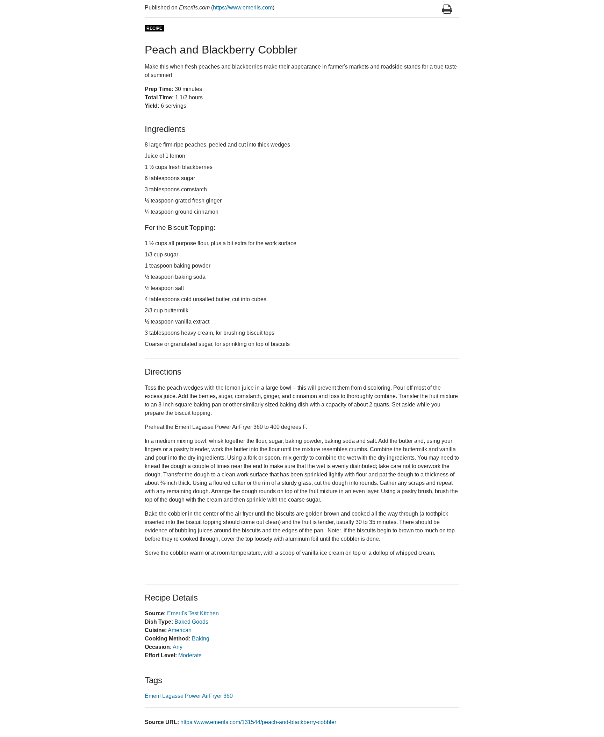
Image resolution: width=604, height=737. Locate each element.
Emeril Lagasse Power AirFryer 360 (189, 696)
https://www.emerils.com (243, 7)
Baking (200, 639)
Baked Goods (191, 622)
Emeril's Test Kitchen (193, 613)
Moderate (190, 655)
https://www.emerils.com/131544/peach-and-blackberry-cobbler (258, 722)
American (180, 630)
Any (177, 647)
